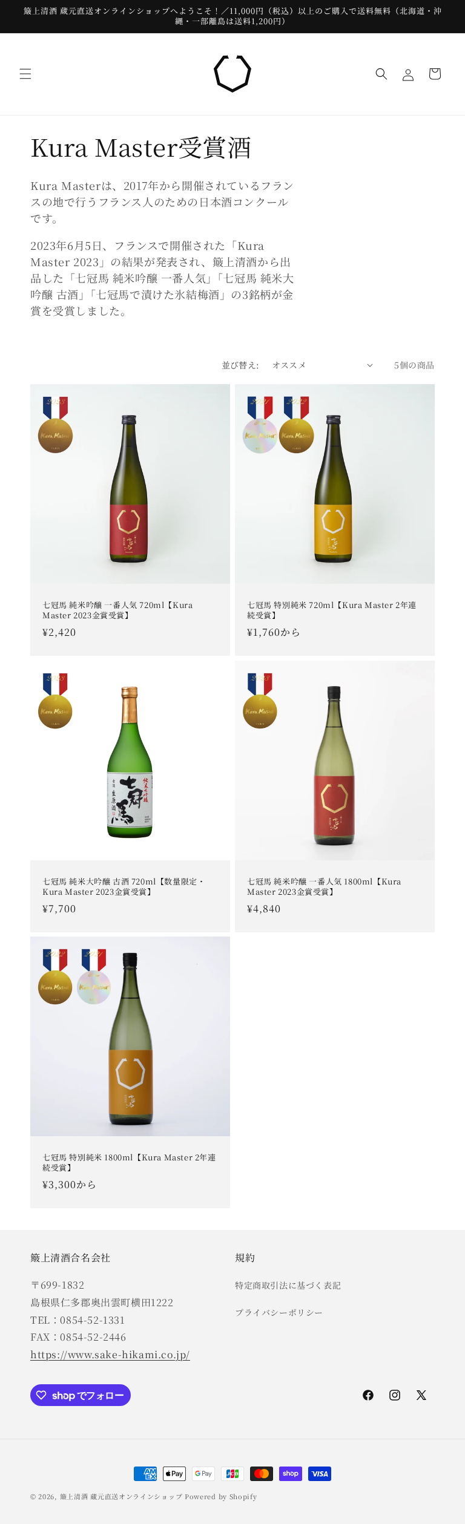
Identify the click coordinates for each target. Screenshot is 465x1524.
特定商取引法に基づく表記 (288, 1285)
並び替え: (241, 365)
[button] (25, 74)
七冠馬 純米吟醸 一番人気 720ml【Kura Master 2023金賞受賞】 (117, 610)
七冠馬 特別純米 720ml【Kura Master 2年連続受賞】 (332, 610)
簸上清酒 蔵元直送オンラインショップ (121, 1496)
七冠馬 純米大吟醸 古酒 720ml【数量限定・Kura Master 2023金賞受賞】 (123, 887)
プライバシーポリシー (279, 1312)
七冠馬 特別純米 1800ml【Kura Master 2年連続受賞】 (129, 1163)
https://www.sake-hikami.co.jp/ (110, 1354)
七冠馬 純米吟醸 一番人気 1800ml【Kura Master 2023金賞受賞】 (324, 887)
